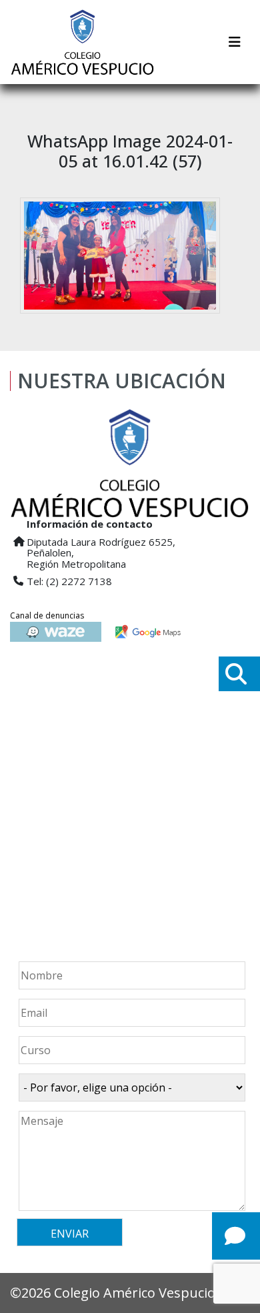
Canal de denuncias (47, 615)
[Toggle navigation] (234, 42)
